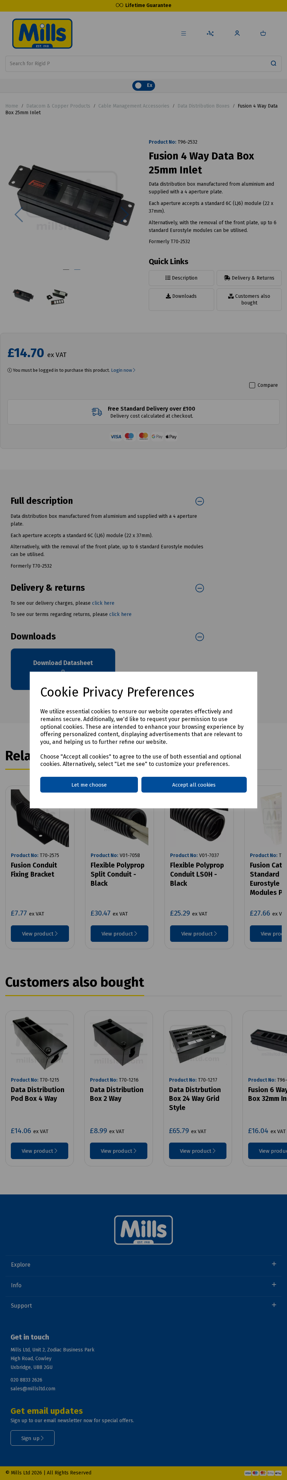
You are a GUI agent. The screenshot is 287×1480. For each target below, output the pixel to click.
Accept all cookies (194, 785)
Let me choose (89, 785)
